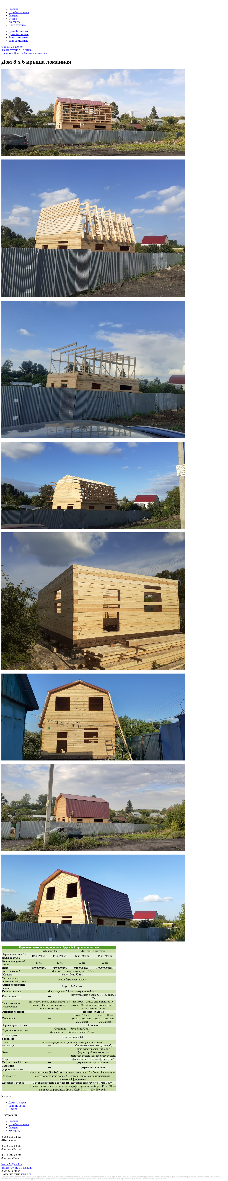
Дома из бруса (17, 1102)
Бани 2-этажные (18, 40)
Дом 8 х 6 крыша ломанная (30, 53)
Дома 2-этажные (18, 34)
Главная (13, 8)
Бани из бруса (17, 1105)
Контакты (14, 21)
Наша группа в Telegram (17, 49)
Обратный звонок (12, 46)
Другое (13, 1108)
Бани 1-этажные (18, 37)
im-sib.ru (26, 1173)
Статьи (13, 18)
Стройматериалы (19, 12)
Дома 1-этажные (18, 31)
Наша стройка (17, 24)
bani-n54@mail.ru (11, 1164)
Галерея (13, 15)
